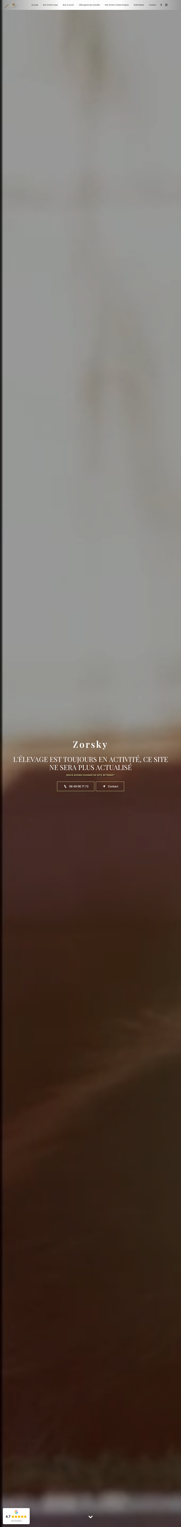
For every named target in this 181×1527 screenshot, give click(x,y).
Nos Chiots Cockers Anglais (117, 5)
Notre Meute (139, 5)
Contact (152, 5)
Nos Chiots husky (50, 5)
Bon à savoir (68, 5)
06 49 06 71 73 (78, 786)
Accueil (35, 5)
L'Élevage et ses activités (89, 5)
